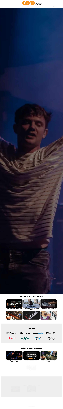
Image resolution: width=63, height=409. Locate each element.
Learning (32, 6)
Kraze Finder (40, 6)
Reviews (22, 6)
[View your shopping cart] (53, 6)
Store (36, 6)
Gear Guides (27, 6)
